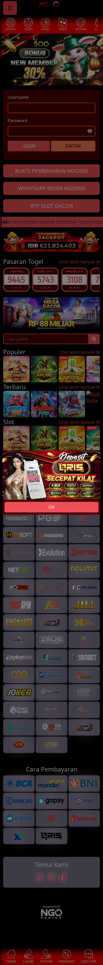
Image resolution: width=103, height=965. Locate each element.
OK (52, 507)
